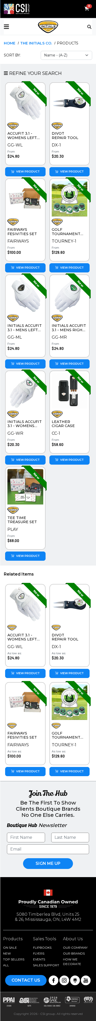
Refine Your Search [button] (35, 73)
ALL (6, 965)
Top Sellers (13, 959)
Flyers (38, 953)
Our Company (75, 947)
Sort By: (12, 55)
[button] (18, 27)
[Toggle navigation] (89, 26)
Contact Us (26, 980)
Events (39, 959)
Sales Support (46, 965)
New (7, 953)
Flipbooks (42, 947)
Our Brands (74, 953)
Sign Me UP (48, 863)
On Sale (10, 947)
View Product (28, 171)
